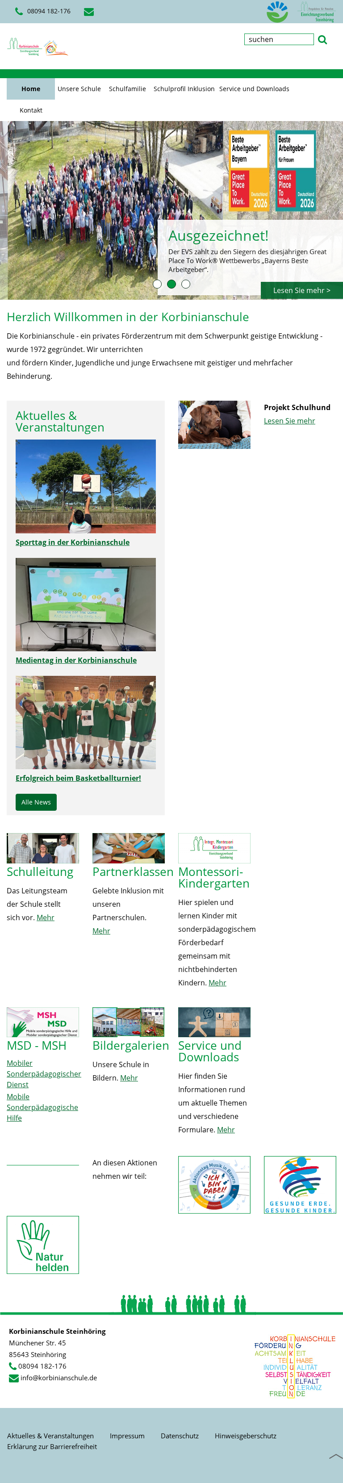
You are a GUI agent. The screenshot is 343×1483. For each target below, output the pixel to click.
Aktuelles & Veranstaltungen (50, 1435)
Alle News (36, 802)
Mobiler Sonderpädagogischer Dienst (44, 1073)
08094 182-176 (42, 1366)
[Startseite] (38, 47)
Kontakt (31, 110)
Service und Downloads (254, 88)
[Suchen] (322, 38)
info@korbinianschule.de (59, 1377)
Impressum (127, 1435)
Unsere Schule (79, 88)
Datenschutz (180, 1435)
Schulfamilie (127, 88)
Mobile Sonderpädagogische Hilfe (42, 1107)
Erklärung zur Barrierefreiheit (52, 1446)
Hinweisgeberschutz (245, 1435)
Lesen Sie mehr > (301, 290)
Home (30, 88)
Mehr (45, 917)
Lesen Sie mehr (289, 421)
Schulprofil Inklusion (184, 88)
